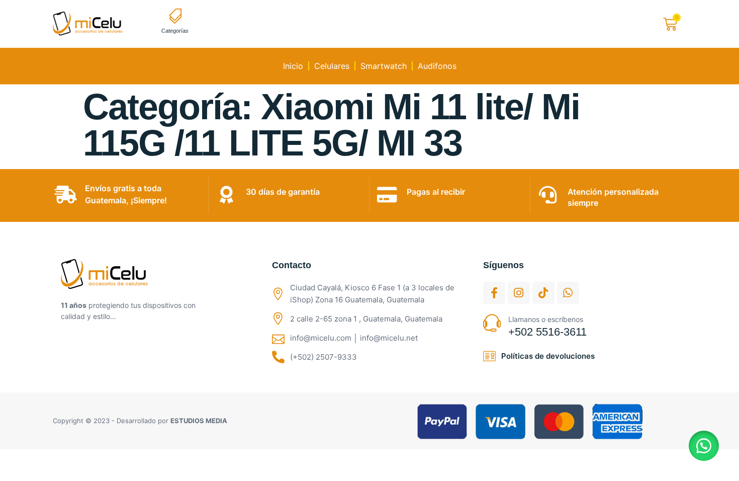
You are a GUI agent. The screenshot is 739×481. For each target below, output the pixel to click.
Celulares (331, 66)
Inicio (293, 66)
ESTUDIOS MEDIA (198, 421)
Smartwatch (383, 66)
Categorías (175, 31)
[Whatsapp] (568, 293)
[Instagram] (519, 293)
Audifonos (437, 66)
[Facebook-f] (494, 293)
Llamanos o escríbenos (545, 319)
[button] (704, 446)
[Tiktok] (543, 293)
